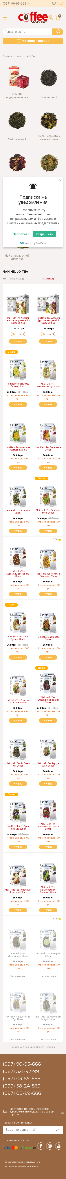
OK (57, 1129)
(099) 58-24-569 (22, 1086)
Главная (7, 56)
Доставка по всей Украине (29, 1108)
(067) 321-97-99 (21, 1071)
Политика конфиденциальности (21, 1166)
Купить (18, 341)
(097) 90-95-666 (14, 3)
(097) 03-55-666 (21, 1078)
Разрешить (44, 234)
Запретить (21, 234)
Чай (18, 56)
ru (54, 3)
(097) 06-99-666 (22, 1093)
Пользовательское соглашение (21, 1162)
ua (61, 3)
